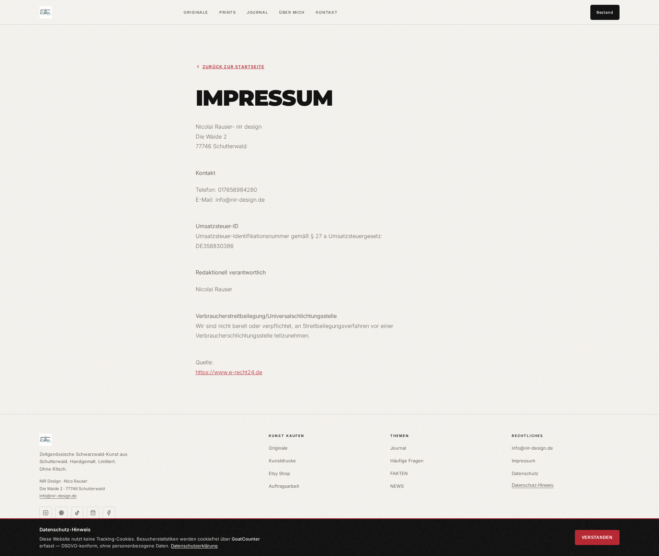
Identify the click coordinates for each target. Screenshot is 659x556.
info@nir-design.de (58, 495)
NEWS (397, 486)
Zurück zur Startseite (233, 66)
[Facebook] (109, 513)
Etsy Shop (279, 473)
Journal (257, 12)
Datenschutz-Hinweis (533, 485)
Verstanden (597, 537)
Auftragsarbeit (284, 486)
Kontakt (327, 12)
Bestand (605, 12)
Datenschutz (525, 473)
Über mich (292, 12)
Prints (227, 12)
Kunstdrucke (282, 460)
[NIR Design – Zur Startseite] (45, 12)
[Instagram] (45, 513)
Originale (196, 12)
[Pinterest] (61, 513)
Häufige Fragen (407, 460)
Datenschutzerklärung (194, 545)
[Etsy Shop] (93, 513)
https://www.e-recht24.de (229, 372)
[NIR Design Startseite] (147, 440)
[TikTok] (77, 513)
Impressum (523, 460)
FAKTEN (399, 473)
